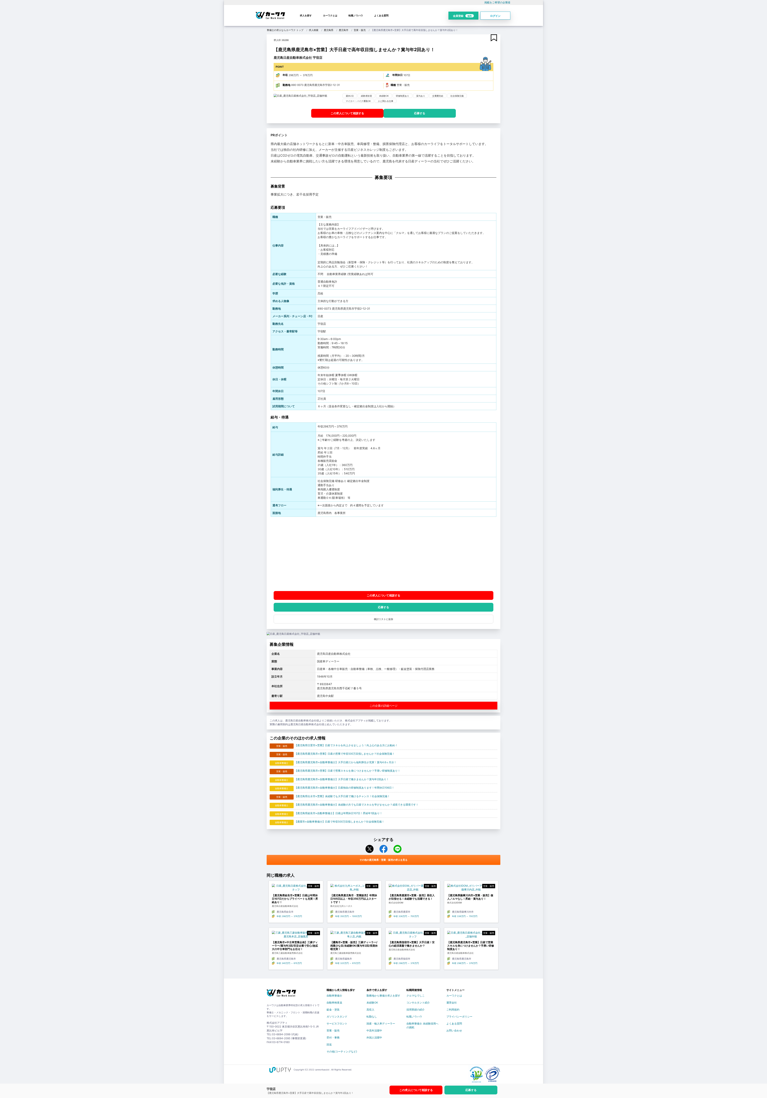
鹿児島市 (343, 30)
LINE (397, 849)
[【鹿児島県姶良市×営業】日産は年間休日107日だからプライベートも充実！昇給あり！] (296, 889)
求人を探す (306, 15)
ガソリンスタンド (337, 1016)
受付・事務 (333, 1037)
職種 (393, 84)
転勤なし (372, 1016)
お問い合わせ (454, 1030)
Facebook (383, 849)
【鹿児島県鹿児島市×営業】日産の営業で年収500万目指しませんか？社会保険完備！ (345, 753)
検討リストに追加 (383, 619)
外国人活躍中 (374, 1037)
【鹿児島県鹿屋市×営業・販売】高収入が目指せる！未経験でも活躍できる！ (412, 897)
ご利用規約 (452, 1009)
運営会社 (451, 1002)
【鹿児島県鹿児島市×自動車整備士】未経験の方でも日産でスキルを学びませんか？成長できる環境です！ (356, 804)
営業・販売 (360, 30)
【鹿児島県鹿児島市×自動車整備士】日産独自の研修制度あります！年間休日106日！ (344, 787)
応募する (419, 113)
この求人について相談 (347, 113)
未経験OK (372, 1002)
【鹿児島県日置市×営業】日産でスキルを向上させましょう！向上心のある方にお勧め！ (346, 745)
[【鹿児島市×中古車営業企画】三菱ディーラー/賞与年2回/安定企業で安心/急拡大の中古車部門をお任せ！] (296, 936)
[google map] (383, 554)
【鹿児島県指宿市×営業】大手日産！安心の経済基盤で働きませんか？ (412, 944)
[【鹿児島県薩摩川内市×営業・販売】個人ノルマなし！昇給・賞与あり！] (471, 889)
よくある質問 (381, 15)
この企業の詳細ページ (383, 705)
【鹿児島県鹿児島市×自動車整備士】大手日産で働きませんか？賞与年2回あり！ (342, 779)
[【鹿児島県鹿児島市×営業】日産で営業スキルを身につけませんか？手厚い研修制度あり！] (471, 936)
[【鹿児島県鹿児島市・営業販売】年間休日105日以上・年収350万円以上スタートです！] (354, 889)
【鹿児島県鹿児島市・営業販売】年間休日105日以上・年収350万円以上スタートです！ (353, 899)
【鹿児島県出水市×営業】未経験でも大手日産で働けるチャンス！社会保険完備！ (342, 796)
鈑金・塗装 (333, 1009)
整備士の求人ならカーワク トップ (285, 30)
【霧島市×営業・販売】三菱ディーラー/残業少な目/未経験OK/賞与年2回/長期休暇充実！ (354, 946)
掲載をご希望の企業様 (497, 2)
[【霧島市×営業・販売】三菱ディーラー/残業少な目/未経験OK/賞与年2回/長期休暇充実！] (354, 936)
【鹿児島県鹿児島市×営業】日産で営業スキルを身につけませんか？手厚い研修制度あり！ (347, 770)
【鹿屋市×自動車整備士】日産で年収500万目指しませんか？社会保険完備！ (339, 821)
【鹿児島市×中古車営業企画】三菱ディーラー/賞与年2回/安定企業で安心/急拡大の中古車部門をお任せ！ (295, 946)
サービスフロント (337, 1023)
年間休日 (397, 75)
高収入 (370, 1009)
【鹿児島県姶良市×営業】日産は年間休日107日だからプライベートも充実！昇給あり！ (295, 899)
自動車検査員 (334, 1002)
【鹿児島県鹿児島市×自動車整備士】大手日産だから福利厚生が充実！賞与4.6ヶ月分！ (345, 762)
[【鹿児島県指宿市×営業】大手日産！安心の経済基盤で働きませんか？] (413, 936)
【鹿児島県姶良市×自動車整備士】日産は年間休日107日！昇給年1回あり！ (338, 813)
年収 (285, 75)
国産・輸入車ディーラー (381, 1023)
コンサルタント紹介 (418, 1002)
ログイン (495, 15)
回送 (329, 1044)
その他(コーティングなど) (342, 1051)
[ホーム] (281, 995)
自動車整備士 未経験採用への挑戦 (422, 1024)
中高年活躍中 (374, 1030)
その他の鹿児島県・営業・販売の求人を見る (383, 859)
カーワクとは (330, 15)
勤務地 (286, 84)
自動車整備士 (334, 995)
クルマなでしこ (415, 995)
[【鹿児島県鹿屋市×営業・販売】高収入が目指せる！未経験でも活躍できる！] (413, 889)
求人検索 (313, 30)
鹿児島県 (328, 30)
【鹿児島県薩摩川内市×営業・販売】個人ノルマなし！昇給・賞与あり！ (470, 897)
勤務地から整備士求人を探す (383, 995)
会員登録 (462, 15)
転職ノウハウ (356, 15)
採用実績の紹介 (415, 1009)
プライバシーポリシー (459, 1016)
